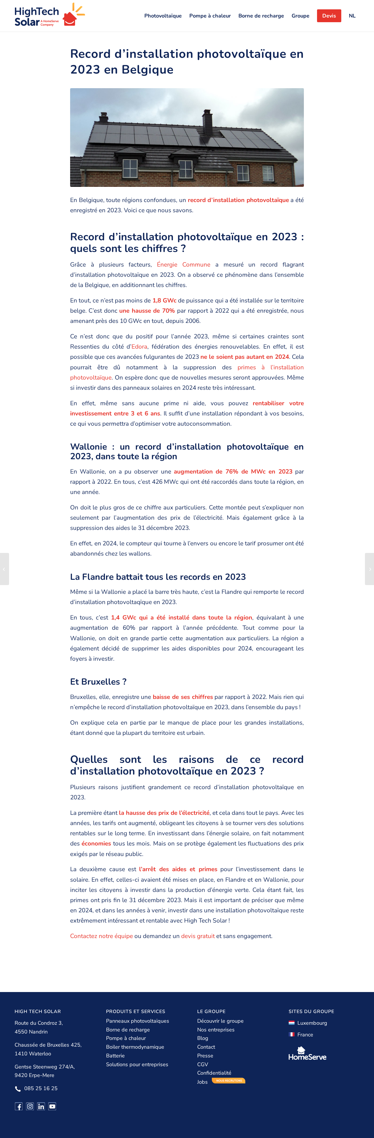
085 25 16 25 (41, 1088)
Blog (202, 1038)
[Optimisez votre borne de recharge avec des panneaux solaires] (369, 569)
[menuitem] (163, 16)
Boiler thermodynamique (135, 1046)
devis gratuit (198, 936)
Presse (205, 1055)
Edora (139, 346)
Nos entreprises (216, 1029)
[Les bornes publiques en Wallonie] (4, 569)
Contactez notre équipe (101, 936)
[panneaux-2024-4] (187, 137)
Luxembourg (311, 1022)
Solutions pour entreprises (137, 1064)
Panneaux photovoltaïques (137, 1020)
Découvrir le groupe (220, 1020)
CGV (202, 1064)
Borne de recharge (128, 1029)
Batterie (115, 1055)
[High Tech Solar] (50, 16)
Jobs (203, 1081)
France (304, 1034)
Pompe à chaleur (126, 1038)
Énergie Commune (183, 264)
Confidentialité (214, 1072)
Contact (206, 1046)
